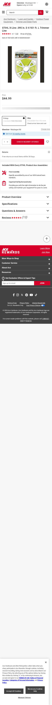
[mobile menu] (3, 12)
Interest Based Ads (38, 303)
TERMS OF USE (24, 678)
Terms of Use (12, 303)
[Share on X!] (22, 295)
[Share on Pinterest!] (26, 295)
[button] (26, 64)
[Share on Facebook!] (14, 295)
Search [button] (12, 12)
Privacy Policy (24, 303)
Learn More (45, 248)
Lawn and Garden (26, 19)
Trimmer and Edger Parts (26, 22)
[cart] (47, 11)
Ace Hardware (10, 19)
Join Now (46, 252)
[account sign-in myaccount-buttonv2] (47, 4)
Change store (45, 129)
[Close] (45, 662)
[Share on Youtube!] (31, 295)
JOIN (42, 283)
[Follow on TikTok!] (36, 295)
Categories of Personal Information (22, 680)
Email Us (29, 321)
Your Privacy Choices (33, 305)
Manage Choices (24, 697)
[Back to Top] (46, 239)
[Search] (40, 12)
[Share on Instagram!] (17, 295)
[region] (24, 682)
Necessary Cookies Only (35, 690)
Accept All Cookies (13, 691)
